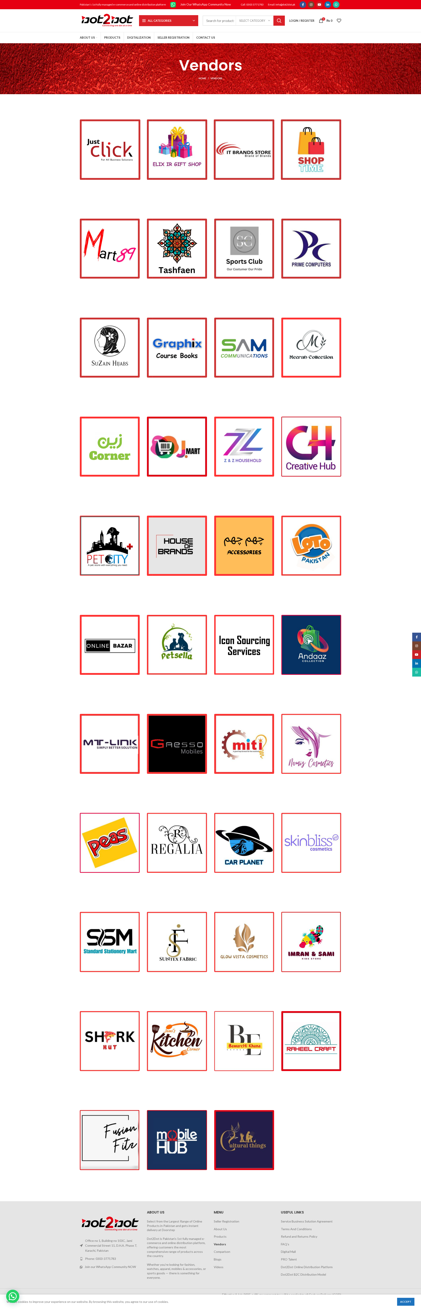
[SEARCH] (279, 21)
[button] (12, 1296)
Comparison (222, 1251)
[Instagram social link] (311, 4)
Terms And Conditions (296, 1229)
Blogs (217, 1259)
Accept (405, 1301)
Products (220, 1236)
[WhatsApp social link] (336, 4)
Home (202, 78)
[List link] (110, 1258)
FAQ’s (285, 1244)
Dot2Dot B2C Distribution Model (303, 1274)
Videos (218, 1267)
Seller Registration (226, 1221)
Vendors (220, 1244)
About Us (220, 1229)
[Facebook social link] (303, 4)
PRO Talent (289, 1259)
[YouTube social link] (319, 4)
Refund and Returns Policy (299, 1236)
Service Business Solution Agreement (307, 1221)
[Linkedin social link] (328, 4)
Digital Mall (288, 1251)
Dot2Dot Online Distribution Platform (307, 1267)
